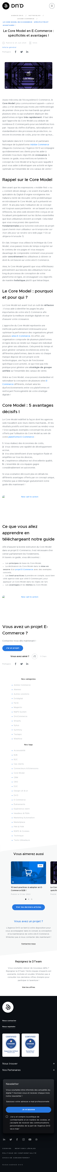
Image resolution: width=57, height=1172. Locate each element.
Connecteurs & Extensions (26, 769)
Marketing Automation (24, 818)
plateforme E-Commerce (21, 437)
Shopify (17, 721)
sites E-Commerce (21, 336)
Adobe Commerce (39, 145)
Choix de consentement (16, 1158)
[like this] (34, 656)
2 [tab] (28, 899)
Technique (19, 836)
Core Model (19, 773)
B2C (16, 760)
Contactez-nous (28, 944)
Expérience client (22, 809)
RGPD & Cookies (21, 831)
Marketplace (19, 822)
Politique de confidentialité (19, 1153)
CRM (16, 778)
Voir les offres (28, 987)
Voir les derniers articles (28, 907)
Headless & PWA (22, 813)
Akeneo (17, 690)
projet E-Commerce (24, 570)
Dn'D (16, 795)
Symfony (18, 730)
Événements (19, 804)
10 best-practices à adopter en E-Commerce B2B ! (27, 889)
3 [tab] (31, 899)
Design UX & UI (21, 791)
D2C (16, 786)
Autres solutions (21, 694)
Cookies (7, 1148)
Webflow (18, 739)
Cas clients (19, 764)
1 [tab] (25, 899)
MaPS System (20, 712)
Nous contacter (9, 1020)
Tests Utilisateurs (22, 840)
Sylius (16, 725)
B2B (16, 755)
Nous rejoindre (8, 1026)
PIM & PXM (19, 827)
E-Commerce (20, 800)
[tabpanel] (28, 879)
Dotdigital (18, 699)
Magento (18, 707)
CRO (16, 782)
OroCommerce (20, 716)
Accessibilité (19, 751)
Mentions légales (25, 1148)
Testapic (18, 734)
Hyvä (16, 703)
